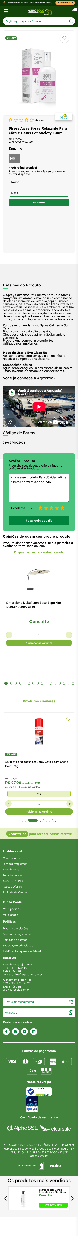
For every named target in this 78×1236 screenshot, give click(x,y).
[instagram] (15, 1031)
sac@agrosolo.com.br (16, 989)
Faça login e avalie (39, 520)
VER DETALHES (53, 1205)
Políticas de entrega (15, 940)
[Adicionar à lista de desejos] (64, 38)
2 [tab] (32, 820)
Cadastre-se (17, 834)
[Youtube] (24, 1031)
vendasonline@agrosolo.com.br (22, 974)
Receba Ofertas (12, 886)
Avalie (39, 120)
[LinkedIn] (33, 1031)
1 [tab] (24, 820)
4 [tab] (48, 820)
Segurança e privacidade (18, 945)
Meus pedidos (12, 909)
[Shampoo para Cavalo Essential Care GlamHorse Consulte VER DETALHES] (23, 1206)
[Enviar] (71, 21)
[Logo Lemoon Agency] (39, 1166)
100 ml (14, 158)
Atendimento (11, 869)
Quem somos (11, 858)
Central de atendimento (19, 1001)
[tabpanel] (39, 74)
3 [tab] (41, 820)
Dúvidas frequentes (15, 864)
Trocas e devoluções (15, 928)
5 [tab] (54, 820)
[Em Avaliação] (32, 1104)
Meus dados (10, 914)
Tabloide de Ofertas (15, 892)
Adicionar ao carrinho (39, 643)
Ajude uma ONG (13, 881)
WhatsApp (11, 1012)
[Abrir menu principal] (5, 11)
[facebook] (6, 1031)
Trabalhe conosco (13, 875)
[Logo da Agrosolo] (39, 11)
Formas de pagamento (17, 934)
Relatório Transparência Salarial (22, 951)
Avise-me (39, 202)
